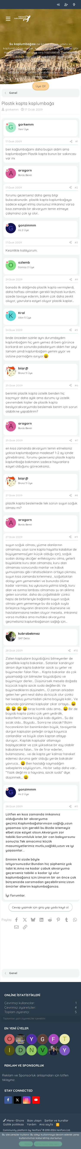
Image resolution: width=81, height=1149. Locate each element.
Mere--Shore (15, 1120)
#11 (76, 806)
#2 (76, 187)
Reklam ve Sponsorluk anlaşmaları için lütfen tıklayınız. (35, 1077)
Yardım (31, 1124)
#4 (76, 279)
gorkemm (12, 109)
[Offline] (7, 124)
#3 (76, 242)
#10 (76, 650)
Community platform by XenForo (36, 1130)
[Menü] (8, 18)
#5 (76, 330)
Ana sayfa (46, 1124)
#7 (76, 440)
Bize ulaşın (34, 1120)
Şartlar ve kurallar (56, 1120)
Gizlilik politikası (13, 1124)
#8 (76, 495)
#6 (76, 385)
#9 (76, 537)
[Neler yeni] (74, 4)
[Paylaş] (71, 141)
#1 (76, 141)
